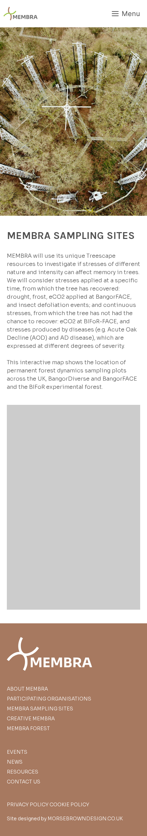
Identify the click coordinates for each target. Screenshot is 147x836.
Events (17, 752)
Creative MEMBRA (31, 718)
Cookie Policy (69, 805)
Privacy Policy (28, 805)
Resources (22, 772)
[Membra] (20, 13)
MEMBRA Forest (28, 728)
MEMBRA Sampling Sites (40, 709)
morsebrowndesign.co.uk (85, 819)
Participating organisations (49, 699)
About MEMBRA (27, 689)
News (15, 762)
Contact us (23, 782)
